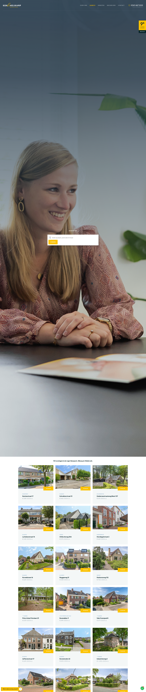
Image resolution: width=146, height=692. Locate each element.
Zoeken (53, 242)
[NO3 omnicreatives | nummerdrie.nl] (1, 691)
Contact (121, 5)
